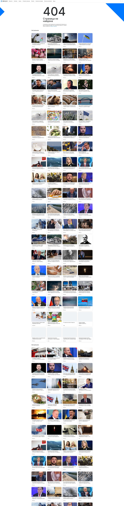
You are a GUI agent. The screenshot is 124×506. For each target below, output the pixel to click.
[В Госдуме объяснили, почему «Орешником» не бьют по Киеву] (69, 71)
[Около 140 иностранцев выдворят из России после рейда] (54, 87)
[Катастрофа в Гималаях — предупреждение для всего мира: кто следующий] (54, 40)
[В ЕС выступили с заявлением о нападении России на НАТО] (85, 118)
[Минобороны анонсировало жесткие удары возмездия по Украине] (69, 241)
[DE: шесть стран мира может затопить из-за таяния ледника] (54, 396)
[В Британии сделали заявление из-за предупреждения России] (69, 432)
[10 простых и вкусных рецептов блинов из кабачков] (38, 463)
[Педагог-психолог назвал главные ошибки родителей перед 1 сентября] (69, 396)
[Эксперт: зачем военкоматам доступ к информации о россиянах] (85, 478)
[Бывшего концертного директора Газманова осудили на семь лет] (38, 303)
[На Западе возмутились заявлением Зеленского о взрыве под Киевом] (38, 71)
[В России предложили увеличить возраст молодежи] (38, 272)
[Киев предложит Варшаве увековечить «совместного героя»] (85, 241)
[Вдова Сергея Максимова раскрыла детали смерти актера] (85, 272)
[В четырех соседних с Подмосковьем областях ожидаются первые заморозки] (54, 180)
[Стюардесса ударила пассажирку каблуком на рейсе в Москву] (38, 417)
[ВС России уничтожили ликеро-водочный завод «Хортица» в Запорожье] (69, 463)
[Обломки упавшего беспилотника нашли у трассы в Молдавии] (69, 272)
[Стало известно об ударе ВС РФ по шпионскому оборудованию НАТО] (85, 432)
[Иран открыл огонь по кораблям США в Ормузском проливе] (38, 365)
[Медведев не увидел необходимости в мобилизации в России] (85, 448)
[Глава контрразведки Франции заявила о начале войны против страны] (69, 40)
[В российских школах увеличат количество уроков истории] (69, 381)
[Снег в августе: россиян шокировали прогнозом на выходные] (69, 118)
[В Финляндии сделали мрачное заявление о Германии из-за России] (54, 448)
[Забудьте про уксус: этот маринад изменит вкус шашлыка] (85, 56)
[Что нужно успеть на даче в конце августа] (38, 288)
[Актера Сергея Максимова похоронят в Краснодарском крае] (54, 494)
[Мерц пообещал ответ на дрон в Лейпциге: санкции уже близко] (54, 303)
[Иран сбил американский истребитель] (38, 226)
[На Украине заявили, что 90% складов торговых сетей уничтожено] (38, 478)
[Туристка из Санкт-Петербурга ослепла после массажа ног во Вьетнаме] (54, 272)
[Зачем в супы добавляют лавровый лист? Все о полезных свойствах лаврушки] (54, 133)
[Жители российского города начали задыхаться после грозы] (54, 288)
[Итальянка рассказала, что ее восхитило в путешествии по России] (85, 303)
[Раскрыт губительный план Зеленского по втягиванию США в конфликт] (85, 71)
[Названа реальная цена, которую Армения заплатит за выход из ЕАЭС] (85, 350)
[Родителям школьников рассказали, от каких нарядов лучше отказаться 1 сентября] (54, 334)
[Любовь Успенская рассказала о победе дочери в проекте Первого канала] (38, 180)
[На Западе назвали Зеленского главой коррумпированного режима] (38, 87)
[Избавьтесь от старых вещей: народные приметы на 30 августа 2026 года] (69, 56)
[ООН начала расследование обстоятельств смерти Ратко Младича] (69, 87)
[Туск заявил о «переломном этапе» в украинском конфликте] (54, 478)
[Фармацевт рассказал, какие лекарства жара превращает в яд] (69, 365)
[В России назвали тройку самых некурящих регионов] (38, 319)
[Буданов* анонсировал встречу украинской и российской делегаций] (85, 133)
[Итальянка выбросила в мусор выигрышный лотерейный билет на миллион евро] (54, 118)
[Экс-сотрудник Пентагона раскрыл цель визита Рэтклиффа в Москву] (85, 164)
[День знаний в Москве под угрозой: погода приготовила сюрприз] (85, 87)
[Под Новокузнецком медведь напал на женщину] (54, 102)
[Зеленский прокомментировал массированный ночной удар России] (69, 180)
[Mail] (1, 1)
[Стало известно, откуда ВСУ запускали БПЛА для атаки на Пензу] (54, 71)
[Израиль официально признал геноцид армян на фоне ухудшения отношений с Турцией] (38, 350)
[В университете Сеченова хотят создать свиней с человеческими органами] (69, 102)
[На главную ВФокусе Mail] (5, 1)
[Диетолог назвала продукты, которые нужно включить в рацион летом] (69, 350)
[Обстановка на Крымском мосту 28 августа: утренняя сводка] (85, 102)
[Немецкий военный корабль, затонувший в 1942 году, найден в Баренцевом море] (85, 334)
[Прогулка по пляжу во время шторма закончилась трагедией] (54, 56)
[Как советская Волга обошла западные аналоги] (38, 396)
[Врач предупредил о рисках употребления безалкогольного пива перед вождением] (54, 195)
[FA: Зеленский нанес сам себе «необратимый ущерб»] (69, 478)
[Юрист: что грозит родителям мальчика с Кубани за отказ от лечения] (54, 257)
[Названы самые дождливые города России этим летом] (69, 303)
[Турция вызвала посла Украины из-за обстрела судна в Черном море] (38, 494)
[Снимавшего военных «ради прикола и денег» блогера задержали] (38, 241)
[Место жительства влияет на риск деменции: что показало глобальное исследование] (54, 226)
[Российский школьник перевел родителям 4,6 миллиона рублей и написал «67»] (69, 448)
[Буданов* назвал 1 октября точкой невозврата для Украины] (54, 432)
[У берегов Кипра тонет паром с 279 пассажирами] (54, 149)
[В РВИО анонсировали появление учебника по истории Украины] (38, 381)
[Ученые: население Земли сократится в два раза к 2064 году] (69, 211)
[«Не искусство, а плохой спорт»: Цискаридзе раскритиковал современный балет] (85, 381)
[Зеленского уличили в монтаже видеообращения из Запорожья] (38, 432)
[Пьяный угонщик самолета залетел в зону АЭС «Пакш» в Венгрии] (38, 448)
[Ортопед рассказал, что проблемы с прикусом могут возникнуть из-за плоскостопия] (85, 396)
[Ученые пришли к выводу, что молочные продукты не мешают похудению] (38, 149)
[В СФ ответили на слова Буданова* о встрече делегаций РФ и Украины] (85, 211)
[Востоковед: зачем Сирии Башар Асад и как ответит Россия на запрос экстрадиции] (85, 226)
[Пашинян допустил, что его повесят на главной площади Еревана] (69, 417)
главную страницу (53, 26)
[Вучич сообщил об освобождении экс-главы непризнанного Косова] (85, 149)
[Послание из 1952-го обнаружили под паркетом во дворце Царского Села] (38, 133)
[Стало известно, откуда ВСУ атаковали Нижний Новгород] (38, 118)
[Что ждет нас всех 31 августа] (69, 319)
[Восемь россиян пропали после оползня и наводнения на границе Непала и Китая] (38, 211)
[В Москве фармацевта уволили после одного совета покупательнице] (54, 417)
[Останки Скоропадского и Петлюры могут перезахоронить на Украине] (69, 257)
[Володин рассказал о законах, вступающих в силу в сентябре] (85, 463)
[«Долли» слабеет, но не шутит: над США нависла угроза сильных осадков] (38, 195)
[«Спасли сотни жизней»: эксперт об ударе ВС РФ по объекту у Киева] (69, 133)
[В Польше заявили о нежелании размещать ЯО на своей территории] (54, 365)
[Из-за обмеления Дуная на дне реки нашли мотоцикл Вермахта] (54, 211)
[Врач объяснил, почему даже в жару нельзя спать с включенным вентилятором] (85, 195)
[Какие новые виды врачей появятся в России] (54, 350)
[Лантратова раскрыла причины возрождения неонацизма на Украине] (69, 164)
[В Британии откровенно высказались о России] (54, 463)
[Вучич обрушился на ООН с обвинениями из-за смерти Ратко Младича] (69, 226)
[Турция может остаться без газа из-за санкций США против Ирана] (69, 288)
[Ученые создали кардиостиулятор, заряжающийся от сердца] (85, 319)
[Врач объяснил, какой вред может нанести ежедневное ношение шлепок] (69, 149)
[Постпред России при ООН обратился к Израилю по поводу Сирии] (69, 195)
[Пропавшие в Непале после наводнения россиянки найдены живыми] (54, 241)
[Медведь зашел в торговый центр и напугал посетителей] (38, 334)
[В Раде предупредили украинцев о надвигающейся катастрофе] (85, 40)
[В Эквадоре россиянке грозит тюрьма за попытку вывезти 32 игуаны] (85, 365)
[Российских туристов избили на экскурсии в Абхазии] (38, 40)
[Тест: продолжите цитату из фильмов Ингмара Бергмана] (54, 381)
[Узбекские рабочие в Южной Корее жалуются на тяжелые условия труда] (85, 288)
